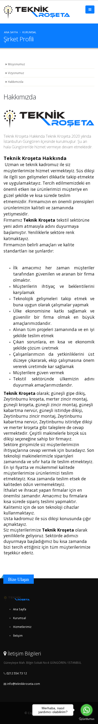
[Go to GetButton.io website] (86, 719)
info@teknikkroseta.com (23, 684)
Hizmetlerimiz (22, 627)
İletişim (18, 635)
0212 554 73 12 (16, 673)
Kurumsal (19, 618)
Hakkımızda (15, 82)
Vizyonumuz (16, 73)
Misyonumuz (16, 64)
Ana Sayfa (11, 32)
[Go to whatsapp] (87, 710)
